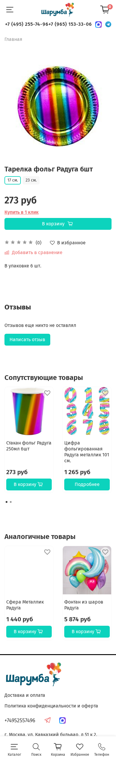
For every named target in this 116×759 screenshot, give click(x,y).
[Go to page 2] (11, 502)
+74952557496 (19, 721)
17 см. (12, 180)
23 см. (31, 180)
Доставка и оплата (24, 695)
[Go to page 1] (6, 502)
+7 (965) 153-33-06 (70, 24)
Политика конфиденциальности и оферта (51, 706)
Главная (13, 39)
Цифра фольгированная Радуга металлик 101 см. (86, 451)
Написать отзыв (27, 339)
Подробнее (87, 484)
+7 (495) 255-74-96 (26, 24)
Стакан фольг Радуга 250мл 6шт (28, 446)
